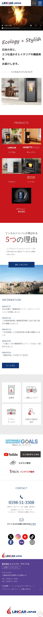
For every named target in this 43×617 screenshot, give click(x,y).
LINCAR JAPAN (11, 3)
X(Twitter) (11, 537)
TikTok (32, 537)
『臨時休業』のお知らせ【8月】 (15, 355)
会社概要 (5, 586)
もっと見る (10, 365)
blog (21, 542)
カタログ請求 (21, 463)
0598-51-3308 (21, 502)
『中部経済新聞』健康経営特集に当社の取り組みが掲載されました (21, 322)
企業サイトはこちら (11, 567)
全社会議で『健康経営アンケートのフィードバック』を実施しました (21, 310)
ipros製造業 (21, 471)
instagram (18, 537)
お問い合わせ (34, 3)
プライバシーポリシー (10, 589)
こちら (33, 524)
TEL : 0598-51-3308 (10, 579)
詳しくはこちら (21, 264)
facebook (11, 542)
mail (32, 542)
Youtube (25, 537)
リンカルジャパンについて (22, 72)
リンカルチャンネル (21, 454)
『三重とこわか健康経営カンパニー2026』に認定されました (21, 345)
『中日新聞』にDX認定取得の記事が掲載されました (21, 333)
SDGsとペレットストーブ (21, 445)
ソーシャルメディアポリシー (22, 586)
